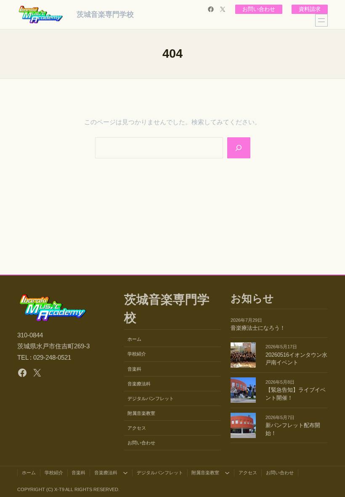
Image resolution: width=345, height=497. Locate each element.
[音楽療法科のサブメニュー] (125, 472)
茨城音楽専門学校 (105, 14)
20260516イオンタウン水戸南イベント (296, 359)
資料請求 (310, 9)
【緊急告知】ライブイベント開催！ (295, 394)
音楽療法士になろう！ (258, 328)
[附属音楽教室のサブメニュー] (227, 472)
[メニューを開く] (321, 20)
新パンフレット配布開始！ (292, 429)
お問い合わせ (258, 9)
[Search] (238, 147)
